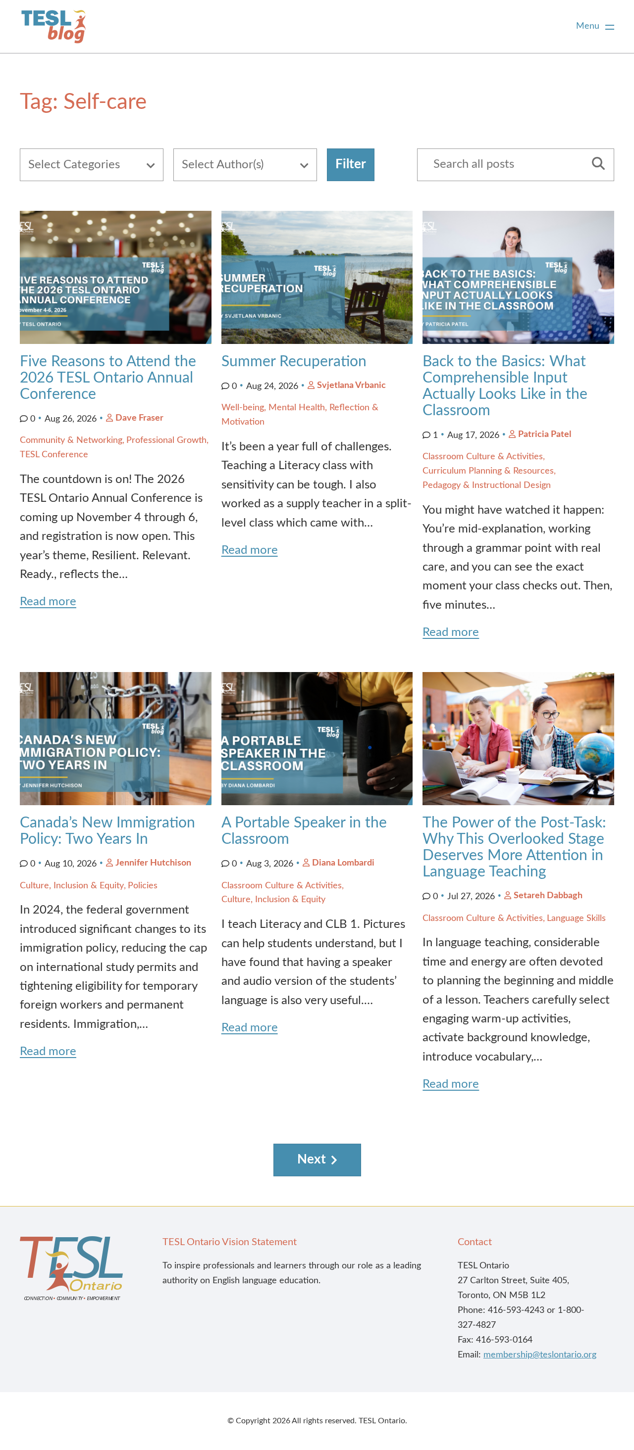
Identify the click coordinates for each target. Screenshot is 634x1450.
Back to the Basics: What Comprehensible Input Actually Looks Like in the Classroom (505, 386)
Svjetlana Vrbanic (351, 385)
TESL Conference (54, 454)
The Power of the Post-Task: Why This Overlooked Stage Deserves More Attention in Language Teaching (514, 847)
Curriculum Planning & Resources (488, 471)
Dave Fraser (139, 418)
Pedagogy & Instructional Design (487, 485)
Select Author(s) (223, 165)
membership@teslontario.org (539, 1355)
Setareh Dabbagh (548, 895)
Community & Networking (71, 440)
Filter (350, 164)
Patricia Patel (544, 434)
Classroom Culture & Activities (483, 456)
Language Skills (576, 918)
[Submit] (595, 165)
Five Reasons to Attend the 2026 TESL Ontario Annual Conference (108, 378)
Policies (143, 885)
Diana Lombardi (343, 863)
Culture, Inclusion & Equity (72, 885)
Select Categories (74, 165)
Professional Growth (166, 440)
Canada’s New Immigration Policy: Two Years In (107, 831)
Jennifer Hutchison (153, 863)
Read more (48, 602)
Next (311, 1159)
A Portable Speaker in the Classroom (304, 831)
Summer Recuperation (294, 361)
